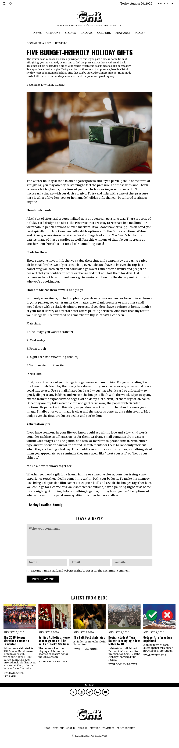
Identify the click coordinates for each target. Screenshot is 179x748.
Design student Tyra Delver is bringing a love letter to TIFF (124, 641)
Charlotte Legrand (13, 674)
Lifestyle (60, 43)
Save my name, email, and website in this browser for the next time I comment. (80, 570)
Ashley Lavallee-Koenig (47, 84)
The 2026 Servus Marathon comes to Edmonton (16, 641)
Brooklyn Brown (54, 661)
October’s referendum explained (157, 639)
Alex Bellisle (156, 655)
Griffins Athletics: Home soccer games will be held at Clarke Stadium (54, 641)
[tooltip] (73, 692)
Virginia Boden (87, 649)
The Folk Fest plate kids (89, 637)
